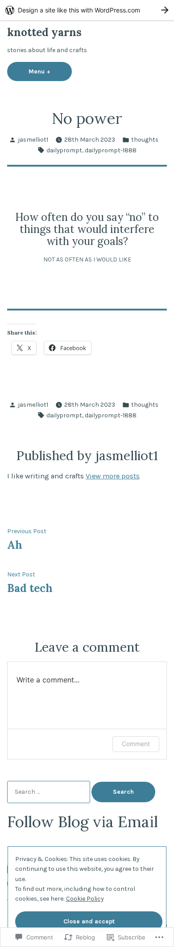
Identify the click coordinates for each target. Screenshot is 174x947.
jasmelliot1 (33, 139)
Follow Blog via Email (82, 821)
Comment (136, 743)
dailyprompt (64, 150)
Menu (50, 71)
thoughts (144, 139)
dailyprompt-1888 (111, 150)
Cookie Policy (85, 898)
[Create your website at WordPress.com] (87, 10)
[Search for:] (49, 791)
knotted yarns (44, 32)
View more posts (113, 476)
